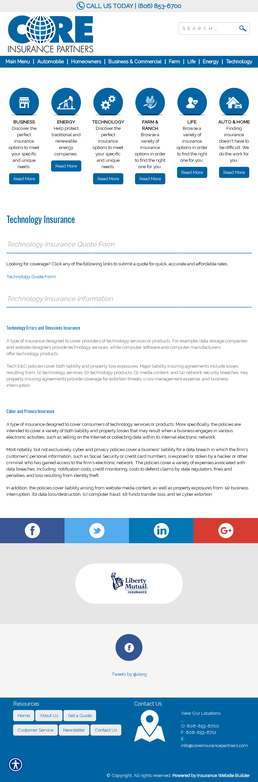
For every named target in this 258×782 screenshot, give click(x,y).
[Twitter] (97, 530)
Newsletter (74, 730)
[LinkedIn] (161, 530)
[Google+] (226, 530)
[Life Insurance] (192, 103)
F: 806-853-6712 (198, 732)
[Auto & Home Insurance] (234, 103)
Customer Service (35, 730)
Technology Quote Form (31, 276)
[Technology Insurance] (108, 103)
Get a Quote (80, 715)
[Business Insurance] (24, 103)
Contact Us (106, 730)
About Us (49, 715)
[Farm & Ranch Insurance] (150, 103)
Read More (24, 178)
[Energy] (66, 103)
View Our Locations (200, 713)
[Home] (76, 33)
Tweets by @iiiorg (129, 674)
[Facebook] (32, 530)
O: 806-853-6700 (200, 726)
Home (23, 715)
